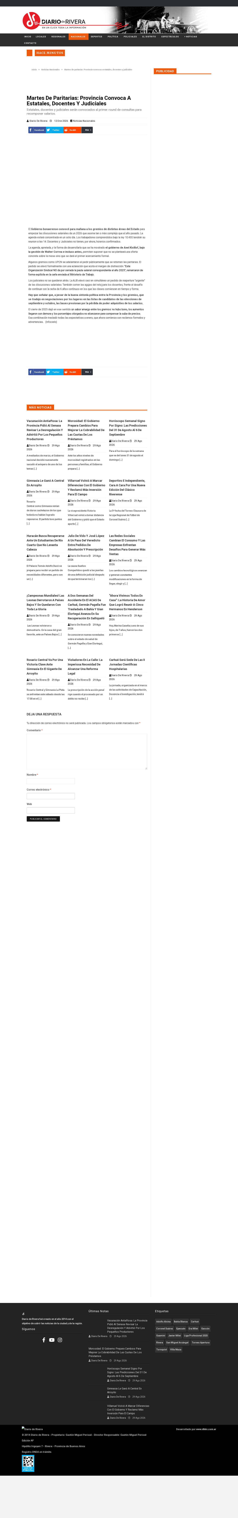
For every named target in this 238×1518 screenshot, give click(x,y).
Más (87, 130)
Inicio (27, 37)
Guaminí (160, 1335)
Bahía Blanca (181, 1321)
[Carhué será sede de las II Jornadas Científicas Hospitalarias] (128, 654)
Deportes (96, 37)
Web (29, 804)
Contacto (30, 43)
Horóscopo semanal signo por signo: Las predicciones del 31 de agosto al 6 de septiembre (127, 1372)
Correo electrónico (39, 789)
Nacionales (78, 37)
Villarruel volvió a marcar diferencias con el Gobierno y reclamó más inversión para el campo (128, 1409)
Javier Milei (174, 1335)
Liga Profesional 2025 (196, 1335)
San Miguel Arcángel (177, 1342)
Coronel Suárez (164, 1328)
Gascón (205, 1328)
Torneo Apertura (201, 1342)
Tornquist (161, 1349)
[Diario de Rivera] (118, 19)
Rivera (159, 1342)
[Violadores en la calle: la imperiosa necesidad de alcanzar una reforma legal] (87, 654)
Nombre (32, 774)
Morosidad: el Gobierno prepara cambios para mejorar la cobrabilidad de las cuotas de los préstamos (86, 430)
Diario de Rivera (39, 121)
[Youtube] (52, 1340)
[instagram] (60, 1340)
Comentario (35, 730)
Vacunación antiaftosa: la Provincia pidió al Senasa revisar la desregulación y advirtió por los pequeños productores (45, 430)
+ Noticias (190, 37)
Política (113, 37)
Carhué (195, 1321)
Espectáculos (170, 37)
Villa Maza (175, 1349)
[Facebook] (44, 1340)
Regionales (58, 37)
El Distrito (149, 37)
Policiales (130, 37)
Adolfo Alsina (163, 1321)
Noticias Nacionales (50, 69)
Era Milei (193, 1328)
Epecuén (180, 1328)
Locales (41, 37)
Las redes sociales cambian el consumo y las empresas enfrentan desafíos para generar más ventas (127, 545)
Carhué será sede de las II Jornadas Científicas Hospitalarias (127, 664)
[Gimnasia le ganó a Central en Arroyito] (46, 475)
